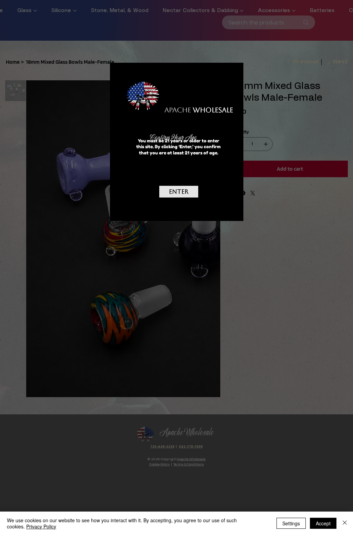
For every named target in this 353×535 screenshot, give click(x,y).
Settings (291, 523)
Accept (323, 523)
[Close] (345, 523)
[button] (228, 76)
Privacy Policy (41, 526)
